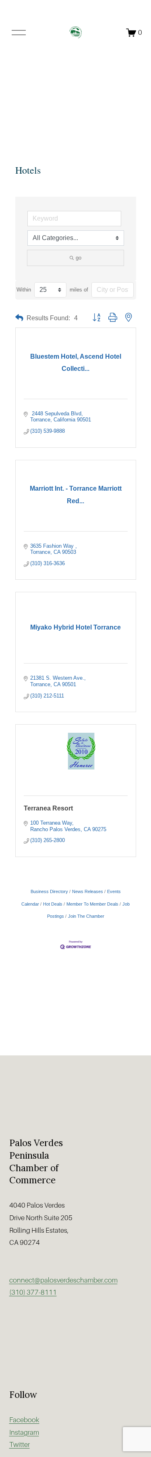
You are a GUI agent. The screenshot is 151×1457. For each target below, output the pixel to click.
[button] (19, 318)
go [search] (78, 258)
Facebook (24, 1420)
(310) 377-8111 (33, 1292)
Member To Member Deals (92, 904)
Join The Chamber (86, 916)
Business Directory (49, 891)
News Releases (87, 891)
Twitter (19, 1444)
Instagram (24, 1432)
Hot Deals (52, 904)
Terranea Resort (48, 808)
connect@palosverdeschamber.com (63, 1280)
